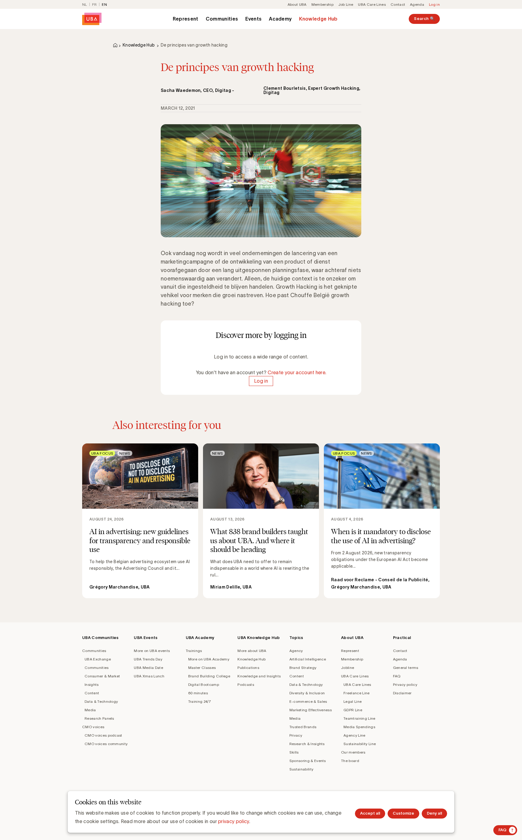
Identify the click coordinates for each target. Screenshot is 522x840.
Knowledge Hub (318, 18)
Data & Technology (101, 701)
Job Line (345, 4)
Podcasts (245, 684)
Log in (434, 4)
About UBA (297, 4)
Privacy (295, 735)
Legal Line (352, 701)
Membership (322, 4)
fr (94, 4)
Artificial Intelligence (307, 659)
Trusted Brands (302, 727)
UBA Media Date (148, 668)
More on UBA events (152, 651)
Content (92, 693)
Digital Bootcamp (203, 684)
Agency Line (354, 735)
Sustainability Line (359, 744)
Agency (296, 651)
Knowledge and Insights (259, 676)
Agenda (417, 4)
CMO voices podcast (103, 735)
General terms (405, 668)
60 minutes (198, 693)
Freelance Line (356, 693)
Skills (294, 752)
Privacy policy (405, 684)
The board (350, 761)
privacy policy (233, 821)
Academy (280, 18)
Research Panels (99, 718)
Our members (353, 752)
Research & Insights (307, 744)
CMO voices (93, 727)
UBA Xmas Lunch (149, 676)
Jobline (347, 668)
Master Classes (202, 668)
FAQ (397, 676)
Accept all (370, 813)
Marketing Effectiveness (310, 710)
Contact (398, 4)
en (104, 4)
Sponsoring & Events (307, 761)
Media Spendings (359, 727)
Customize (403, 813)
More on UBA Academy (208, 659)
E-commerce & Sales (308, 701)
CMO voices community (106, 744)
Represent (185, 18)
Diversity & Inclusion (307, 693)
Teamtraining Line (359, 718)
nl (84, 4)
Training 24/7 (199, 701)
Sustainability (301, 769)
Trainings (194, 651)
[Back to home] (92, 19)
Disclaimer (402, 693)
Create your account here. (297, 372)
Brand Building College (209, 676)
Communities (222, 18)
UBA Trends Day (148, 659)
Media (90, 710)
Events (253, 18)
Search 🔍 (424, 18)
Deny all (434, 813)
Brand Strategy (302, 668)
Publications (248, 668)
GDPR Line (352, 710)
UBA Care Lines (371, 4)
